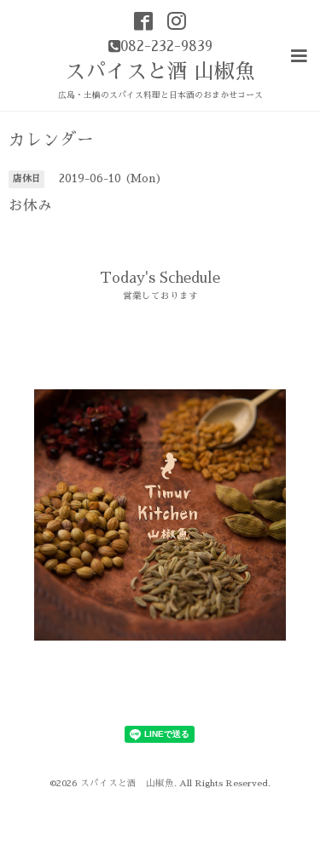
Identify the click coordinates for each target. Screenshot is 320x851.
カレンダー (51, 140)
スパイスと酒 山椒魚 (160, 71)
